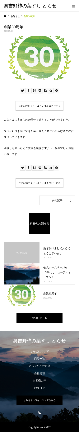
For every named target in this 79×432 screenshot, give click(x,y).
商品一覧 (39, 358)
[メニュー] (73, 6)
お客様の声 (39, 380)
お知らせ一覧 (39, 318)
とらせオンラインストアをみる (39, 400)
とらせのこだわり (39, 366)
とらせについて (39, 351)
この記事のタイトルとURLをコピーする (39, 105)
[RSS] (39, 413)
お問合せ (39, 387)
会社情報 (39, 373)
